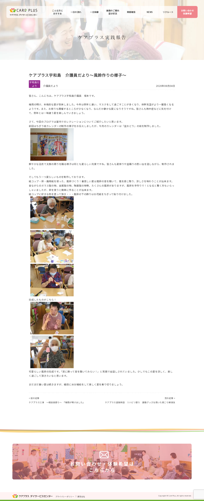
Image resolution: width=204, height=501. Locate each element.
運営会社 (81, 496)
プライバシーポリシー (64, 496)
